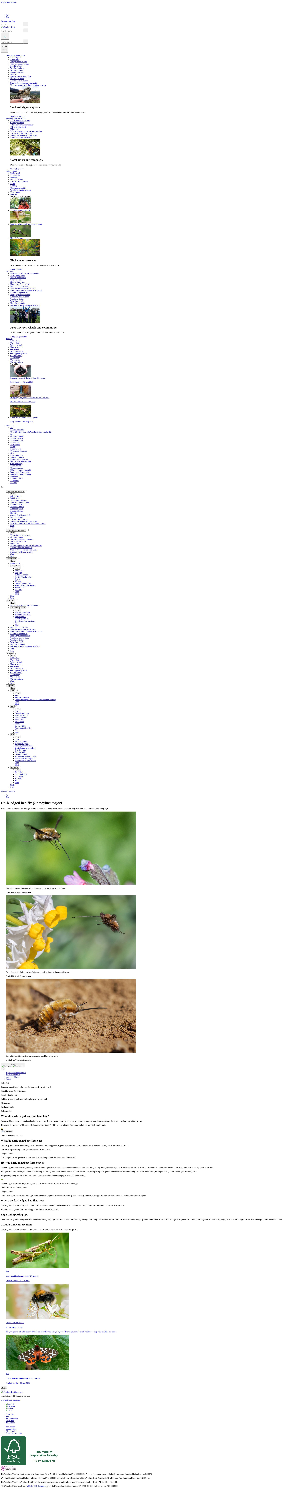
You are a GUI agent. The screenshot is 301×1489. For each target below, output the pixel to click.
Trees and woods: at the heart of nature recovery (28, 85)
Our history (14, 349)
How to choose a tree (18, 278)
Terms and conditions (14, 1433)
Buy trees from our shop (19, 286)
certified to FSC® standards (36, 1486)
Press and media (12, 1419)
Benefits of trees (16, 66)
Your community (16, 440)
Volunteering (15, 358)
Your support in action (18, 451)
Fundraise (14, 476)
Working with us (16, 351)
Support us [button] (10, 426)
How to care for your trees (20, 284)
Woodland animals (17, 68)
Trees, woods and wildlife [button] (15, 55)
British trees (14, 60)
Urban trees (14, 129)
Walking (13, 186)
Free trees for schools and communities (24, 273)
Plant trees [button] (9, 271)
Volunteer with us (16, 438)
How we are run (16, 347)
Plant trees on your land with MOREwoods (26, 290)
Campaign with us (17, 123)
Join (11, 428)
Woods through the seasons (20, 190)
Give (12, 453)
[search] (25, 24)
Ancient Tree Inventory (19, 81)
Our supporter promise (18, 354)
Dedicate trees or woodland (20, 462)
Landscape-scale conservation (21, 138)
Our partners (15, 360)
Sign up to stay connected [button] (10, 1400)
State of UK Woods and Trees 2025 (23, 83)
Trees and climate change (19, 64)
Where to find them (13, 1075)
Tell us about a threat (18, 127)
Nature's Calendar (17, 79)
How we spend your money (20, 474)
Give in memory (16, 464)
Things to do (15, 175)
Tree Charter (15, 445)
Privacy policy (11, 1431)
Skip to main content (8, 2)
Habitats (13, 74)
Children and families (18, 188)
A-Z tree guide (15, 57)
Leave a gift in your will (19, 459)
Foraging (13, 177)
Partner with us (16, 449)
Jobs (7, 1416)
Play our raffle (15, 466)
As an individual (16, 479)
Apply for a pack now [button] (18, 337)
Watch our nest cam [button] (17, 116)
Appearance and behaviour (16, 1073)
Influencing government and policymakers (26, 131)
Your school (14, 442)
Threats (8, 1079)
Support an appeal (17, 457)
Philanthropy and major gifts (20, 470)
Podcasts (13, 194)
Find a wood (15, 173)
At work (13, 483)
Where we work (16, 345)
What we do (14, 341)
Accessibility (10, 1427)
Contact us (10, 1414)
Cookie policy (11, 1429)
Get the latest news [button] (17, 169)
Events (12, 184)
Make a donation (16, 455)
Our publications (16, 362)
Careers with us (16, 356)
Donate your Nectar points (20, 472)
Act (11, 434)
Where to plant (15, 280)
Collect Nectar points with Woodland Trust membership (31, 432)
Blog (7, 17)
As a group (14, 481)
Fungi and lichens (17, 72)
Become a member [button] (8, 21)
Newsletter (10, 1421)
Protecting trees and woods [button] (16, 118)
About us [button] (9, 339)
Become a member (17, 430)
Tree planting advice (17, 276)
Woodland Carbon (17, 299)
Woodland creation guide (19, 297)
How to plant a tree (17, 282)
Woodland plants (16, 70)
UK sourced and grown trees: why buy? (25, 305)
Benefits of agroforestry (19, 293)
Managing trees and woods (20, 295)
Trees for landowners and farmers (22, 288)
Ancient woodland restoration (21, 133)
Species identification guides (20, 77)
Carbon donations (17, 468)
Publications (10, 1423)
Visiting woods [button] (11, 171)
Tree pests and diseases (18, 62)
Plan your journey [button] (17, 269)
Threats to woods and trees (20, 121)
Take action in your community (22, 125)
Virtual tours (15, 192)
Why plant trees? (16, 301)
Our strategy (15, 343)
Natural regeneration (18, 303)
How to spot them (12, 1077)
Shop (8, 15)
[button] (15, 491)
